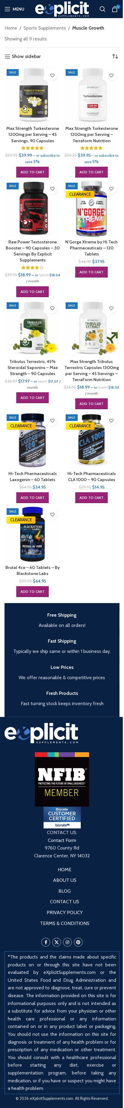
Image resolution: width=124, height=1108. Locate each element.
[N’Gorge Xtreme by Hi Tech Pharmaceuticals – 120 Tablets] (91, 209)
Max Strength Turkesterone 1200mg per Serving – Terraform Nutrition (91, 134)
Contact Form (62, 840)
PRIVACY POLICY (65, 912)
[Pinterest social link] (78, 942)
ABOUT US (64, 880)
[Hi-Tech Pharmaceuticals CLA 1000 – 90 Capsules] (91, 440)
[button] (32, 172)
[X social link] (56, 942)
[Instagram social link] (67, 942)
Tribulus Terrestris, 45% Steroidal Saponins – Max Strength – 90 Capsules (33, 367)
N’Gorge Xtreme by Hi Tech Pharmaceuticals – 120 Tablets (91, 248)
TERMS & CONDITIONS (64, 923)
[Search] (103, 9)
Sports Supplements (44, 28)
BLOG (64, 891)
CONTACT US (64, 901)
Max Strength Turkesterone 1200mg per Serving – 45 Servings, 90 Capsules (32, 134)
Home (11, 28)
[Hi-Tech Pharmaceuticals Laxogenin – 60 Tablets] (32, 440)
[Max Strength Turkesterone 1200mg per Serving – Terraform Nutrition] (91, 95)
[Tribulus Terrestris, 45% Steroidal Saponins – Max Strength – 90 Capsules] (32, 328)
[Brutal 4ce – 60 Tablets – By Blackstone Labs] (32, 534)
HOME (64, 869)
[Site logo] (62, 8)
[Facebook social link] (45, 942)
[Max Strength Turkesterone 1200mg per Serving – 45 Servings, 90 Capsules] (32, 95)
